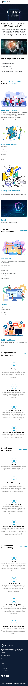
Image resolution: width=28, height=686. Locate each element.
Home (9, 15)
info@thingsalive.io (7, 655)
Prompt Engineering (13, 390)
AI (12, 15)
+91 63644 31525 (5, 658)
